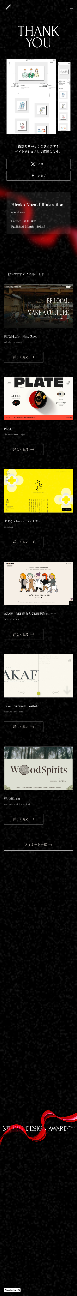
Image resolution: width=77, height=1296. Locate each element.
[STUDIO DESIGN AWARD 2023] (8, 7)
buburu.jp (8, 527)
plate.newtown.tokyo (14, 434)
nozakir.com (18, 212)
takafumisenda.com (13, 711)
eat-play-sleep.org (13, 342)
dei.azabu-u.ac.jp (12, 619)
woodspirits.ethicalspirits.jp (17, 804)
